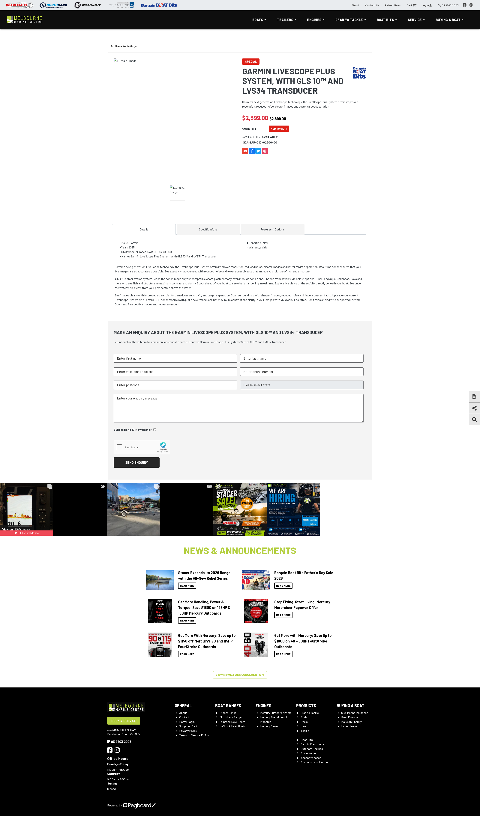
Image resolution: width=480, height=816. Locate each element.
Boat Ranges (228, 705)
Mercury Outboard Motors (276, 712)
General (183, 705)
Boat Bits (385, 20)
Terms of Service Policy (194, 735)
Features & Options (273, 229)
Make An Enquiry (351, 721)
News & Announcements (240, 550)
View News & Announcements (238, 674)
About (355, 5)
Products (306, 705)
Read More (187, 585)
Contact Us (372, 5)
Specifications (208, 229)
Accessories (308, 753)
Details (144, 229)
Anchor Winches (311, 757)
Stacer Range (228, 712)
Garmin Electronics (313, 744)
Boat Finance (349, 717)
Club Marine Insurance (354, 712)
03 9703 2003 (121, 742)
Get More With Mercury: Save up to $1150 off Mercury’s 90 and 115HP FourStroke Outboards (207, 641)
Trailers (285, 20)
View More (159, 580)
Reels (304, 721)
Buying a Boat (350, 705)
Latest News (393, 5)
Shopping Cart (188, 726)
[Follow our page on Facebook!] (465, 5)
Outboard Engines (312, 748)
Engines (314, 20)
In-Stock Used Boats (233, 726)
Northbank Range (231, 717)
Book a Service (123, 721)
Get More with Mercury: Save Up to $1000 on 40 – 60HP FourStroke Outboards (303, 641)
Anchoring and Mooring (315, 762)
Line (303, 726)
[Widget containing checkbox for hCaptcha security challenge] (142, 447)
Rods (304, 717)
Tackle (305, 730)
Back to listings (126, 46)
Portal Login (187, 721)
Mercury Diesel (269, 726)
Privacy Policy (188, 730)
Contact (184, 717)
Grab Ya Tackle (349, 20)
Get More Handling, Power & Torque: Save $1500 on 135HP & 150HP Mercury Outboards (204, 607)
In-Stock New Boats (232, 721)
